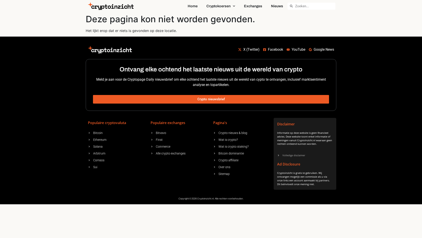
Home (193, 6)
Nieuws (277, 6)
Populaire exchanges (168, 122)
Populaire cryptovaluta (107, 122)
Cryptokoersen (218, 6)
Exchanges (253, 6)
